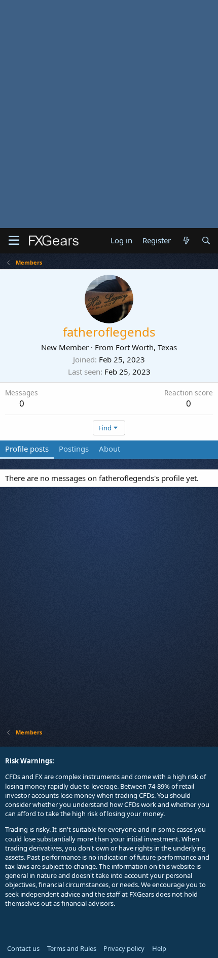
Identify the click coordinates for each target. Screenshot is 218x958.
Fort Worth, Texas (146, 347)
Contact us (23, 948)
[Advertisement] (109, 114)
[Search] (206, 240)
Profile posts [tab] (27, 449)
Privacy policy (123, 948)
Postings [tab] (74, 449)
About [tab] (109, 449)
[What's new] (186, 240)
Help (159, 948)
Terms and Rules (71, 948)
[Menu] (14, 240)
